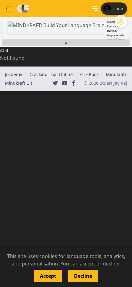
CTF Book (89, 74)
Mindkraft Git (18, 83)
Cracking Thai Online (51, 74)
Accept (48, 276)
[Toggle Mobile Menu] (95, 8)
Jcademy (13, 74)
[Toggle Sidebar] (8, 8)
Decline (83, 276)
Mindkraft (116, 74)
